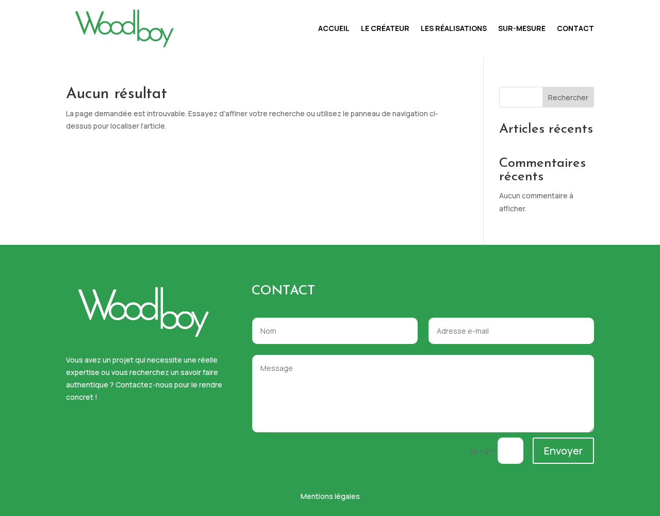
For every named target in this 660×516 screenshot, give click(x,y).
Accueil (334, 28)
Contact (575, 28)
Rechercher (568, 97)
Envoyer (563, 451)
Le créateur (385, 28)
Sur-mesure (522, 28)
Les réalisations (454, 28)
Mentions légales (330, 496)
